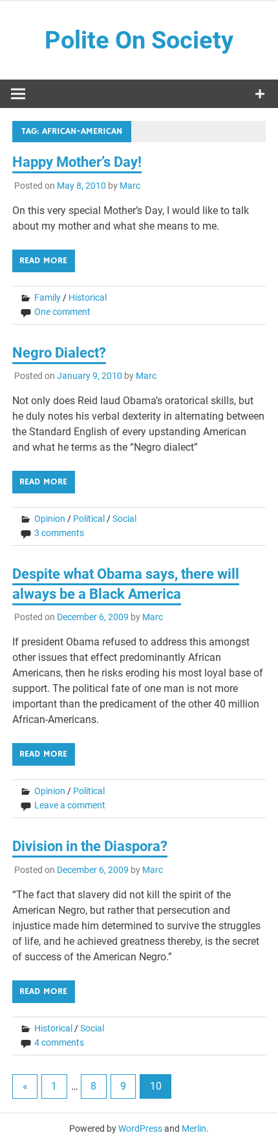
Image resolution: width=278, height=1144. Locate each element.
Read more (43, 260)
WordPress (140, 1128)
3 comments (59, 533)
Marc (130, 185)
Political (89, 518)
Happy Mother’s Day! (77, 162)
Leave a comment (69, 805)
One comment (62, 312)
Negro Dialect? (59, 353)
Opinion (49, 518)
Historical (88, 297)
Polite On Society (139, 40)
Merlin (194, 1128)
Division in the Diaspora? (89, 846)
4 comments (59, 1042)
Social (124, 518)
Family (47, 297)
